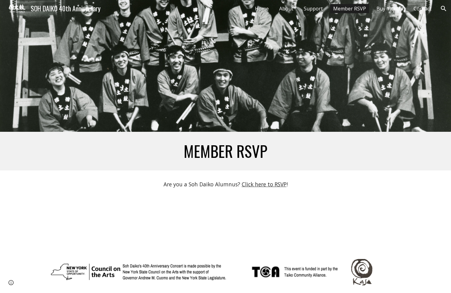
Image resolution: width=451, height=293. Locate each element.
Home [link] (262, 8)
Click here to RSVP (264, 184)
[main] (225, 151)
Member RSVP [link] (349, 8)
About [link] (286, 8)
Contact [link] (422, 8)
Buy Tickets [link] (389, 8)
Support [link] (313, 8)
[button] (443, 8)
